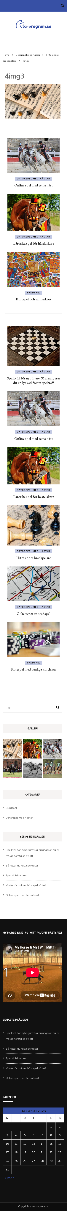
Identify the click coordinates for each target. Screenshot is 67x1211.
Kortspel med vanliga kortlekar (33, 669)
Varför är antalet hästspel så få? (26, 885)
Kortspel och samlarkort (33, 299)
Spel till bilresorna (16, 875)
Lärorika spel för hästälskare (33, 243)
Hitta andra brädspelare (33, 557)
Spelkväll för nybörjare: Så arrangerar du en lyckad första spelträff (33, 380)
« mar (9, 1178)
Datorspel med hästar (28, 54)
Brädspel (33, 292)
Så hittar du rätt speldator (22, 865)
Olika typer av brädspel (33, 613)
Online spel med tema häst (33, 185)
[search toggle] (62, 5)
